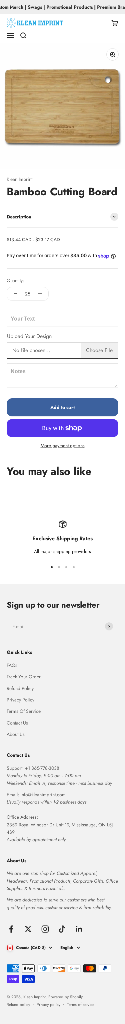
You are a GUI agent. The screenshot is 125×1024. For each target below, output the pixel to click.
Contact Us (17, 723)
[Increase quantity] (40, 293)
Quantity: (15, 280)
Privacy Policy (20, 699)
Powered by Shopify (65, 997)
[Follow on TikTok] (62, 929)
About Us (16, 734)
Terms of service (80, 1005)
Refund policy (18, 1005)
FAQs (12, 665)
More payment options (63, 445)
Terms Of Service (24, 711)
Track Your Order (24, 676)
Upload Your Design (29, 336)
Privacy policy (48, 1005)
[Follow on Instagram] (45, 929)
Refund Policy (20, 688)
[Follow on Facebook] (11, 929)
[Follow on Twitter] (28, 929)
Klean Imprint (19, 179)
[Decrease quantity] (15, 293)
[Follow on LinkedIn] (79, 929)
